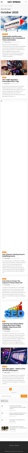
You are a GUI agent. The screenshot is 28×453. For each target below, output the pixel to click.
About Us (17, 445)
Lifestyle (5, 34)
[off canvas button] (2, 2)
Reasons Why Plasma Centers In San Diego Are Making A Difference (17, 413)
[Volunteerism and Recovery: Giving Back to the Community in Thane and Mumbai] (14, 24)
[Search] (26, 2)
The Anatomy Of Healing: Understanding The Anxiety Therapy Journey (17, 407)
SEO (4, 321)
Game (4, 77)
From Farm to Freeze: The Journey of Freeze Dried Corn (12, 282)
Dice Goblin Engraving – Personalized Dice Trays (10, 80)
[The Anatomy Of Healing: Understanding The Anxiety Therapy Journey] (4, 407)
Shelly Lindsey (7, 83)
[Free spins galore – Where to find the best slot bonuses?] (14, 356)
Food (4, 252)
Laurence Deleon (7, 42)
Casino (4, 366)
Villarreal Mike (7, 258)
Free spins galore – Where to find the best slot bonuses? (13, 369)
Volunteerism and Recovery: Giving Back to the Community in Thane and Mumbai (13, 38)
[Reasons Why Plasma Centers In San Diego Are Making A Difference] (4, 415)
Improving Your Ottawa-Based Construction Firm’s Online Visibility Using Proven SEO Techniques (12, 326)
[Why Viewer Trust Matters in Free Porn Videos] (4, 421)
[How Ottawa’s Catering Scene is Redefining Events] (14, 175)
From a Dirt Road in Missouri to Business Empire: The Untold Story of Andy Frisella (18, 428)
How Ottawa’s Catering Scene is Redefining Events (13, 255)
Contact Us (11, 445)
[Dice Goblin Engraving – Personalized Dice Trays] (14, 67)
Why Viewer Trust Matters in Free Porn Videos (17, 420)
